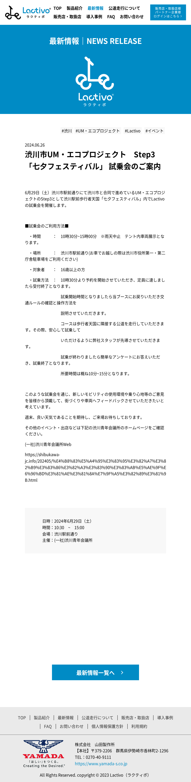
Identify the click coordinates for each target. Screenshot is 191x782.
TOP (57, 8)
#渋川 (67, 131)
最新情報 (95, 8)
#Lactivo (133, 131)
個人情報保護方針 (107, 726)
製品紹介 (75, 8)
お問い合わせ (132, 16)
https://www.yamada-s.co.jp (101, 763)
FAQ (111, 16)
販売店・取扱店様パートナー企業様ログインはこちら (167, 12)
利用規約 (139, 726)
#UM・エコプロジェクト (98, 131)
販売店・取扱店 (67, 16)
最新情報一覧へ (95, 672)
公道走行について (124, 8)
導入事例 (94, 16)
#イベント (154, 131)
